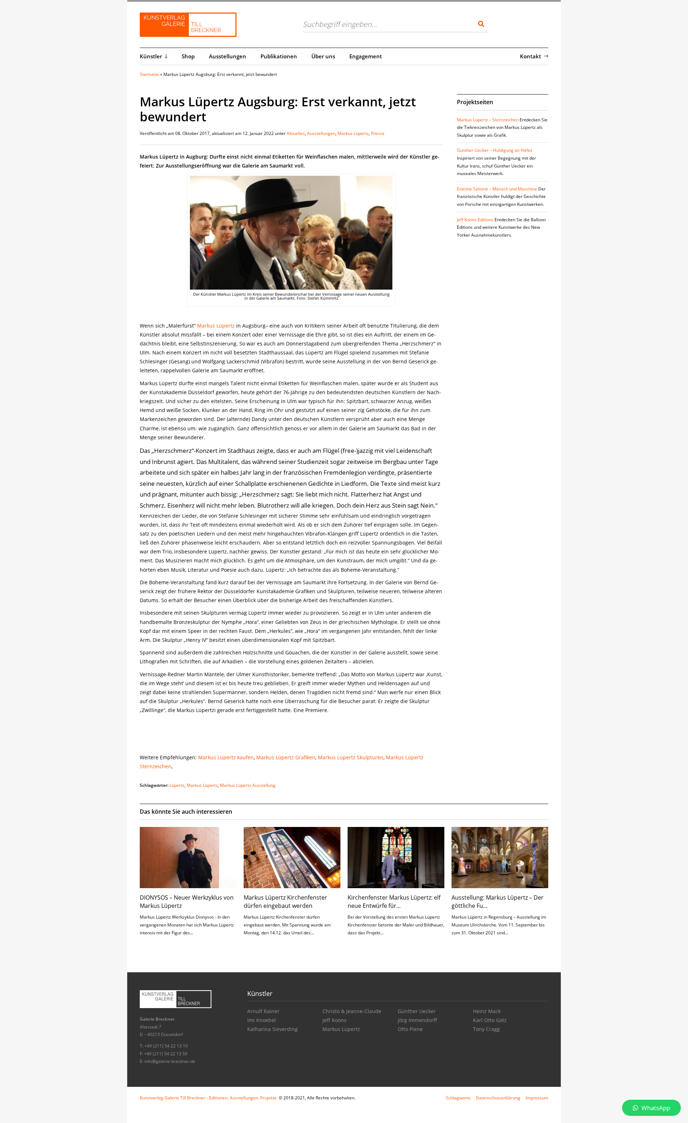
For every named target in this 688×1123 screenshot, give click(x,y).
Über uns (323, 56)
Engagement (365, 56)
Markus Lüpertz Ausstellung (248, 785)
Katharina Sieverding (272, 1029)
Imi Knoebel (261, 1020)
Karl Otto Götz (490, 1020)
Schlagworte (458, 1098)
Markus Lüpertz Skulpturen (350, 757)
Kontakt (530, 56)
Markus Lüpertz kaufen (226, 757)
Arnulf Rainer (263, 1011)
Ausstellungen (227, 56)
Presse (377, 133)
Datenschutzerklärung (498, 1098)
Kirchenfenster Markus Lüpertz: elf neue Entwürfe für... (394, 901)
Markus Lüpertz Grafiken (285, 757)
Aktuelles (296, 133)
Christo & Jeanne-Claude (351, 1011)
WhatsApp (655, 1108)
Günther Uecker (417, 1011)
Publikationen (279, 56)
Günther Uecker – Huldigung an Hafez (494, 150)
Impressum (537, 1098)
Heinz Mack (487, 1011)
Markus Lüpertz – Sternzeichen (488, 120)
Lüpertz (177, 785)
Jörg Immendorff (417, 1020)
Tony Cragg (486, 1029)
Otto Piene (410, 1029)
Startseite (149, 74)
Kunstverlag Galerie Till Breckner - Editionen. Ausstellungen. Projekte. (209, 1098)
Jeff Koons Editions (475, 220)
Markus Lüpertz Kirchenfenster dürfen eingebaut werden (285, 901)
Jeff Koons (334, 1020)
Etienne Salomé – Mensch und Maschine (497, 189)
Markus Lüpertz (353, 133)
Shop (188, 56)
